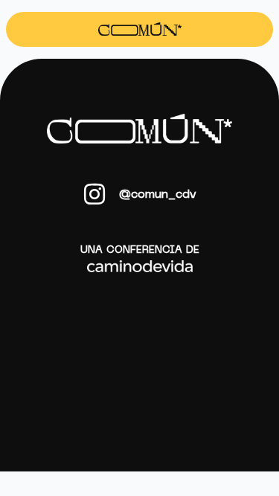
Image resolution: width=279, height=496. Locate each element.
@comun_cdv (157, 195)
